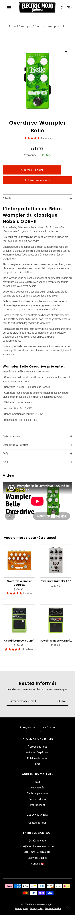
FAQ (37, 763)
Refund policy (21, 908)
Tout (37, 781)
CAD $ (47, 727)
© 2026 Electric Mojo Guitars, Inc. (37, 904)
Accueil (13, 26)
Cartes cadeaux (37, 799)
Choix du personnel (37, 793)
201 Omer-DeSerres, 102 (37, 852)
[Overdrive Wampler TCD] (56, 560)
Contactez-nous (37, 822)
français (25, 727)
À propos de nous (37, 746)
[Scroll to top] (67, 907)
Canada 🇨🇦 (37, 863)
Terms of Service (53, 908)
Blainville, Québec (37, 857)
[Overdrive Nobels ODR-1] (19, 620)
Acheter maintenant (37, 180)
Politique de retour (37, 758)
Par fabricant (37, 805)
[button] (32, 138)
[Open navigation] (9, 7)
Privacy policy (37, 908)
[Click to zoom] (66, 52)
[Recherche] (62, 7)
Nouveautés (37, 787)
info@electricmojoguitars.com (37, 846)
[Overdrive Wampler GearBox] (19, 560)
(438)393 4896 (37, 840)
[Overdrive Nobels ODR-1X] (56, 620)
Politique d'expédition (37, 752)
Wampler (27, 26)
